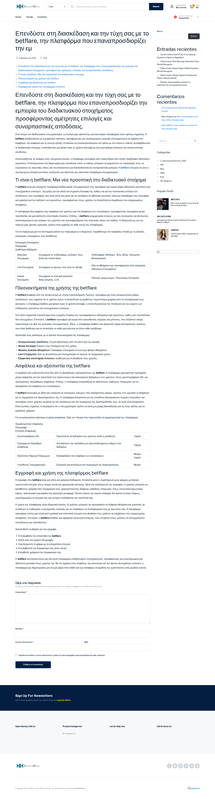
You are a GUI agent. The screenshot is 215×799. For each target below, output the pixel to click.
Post (45, 58)
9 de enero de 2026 (27, 58)
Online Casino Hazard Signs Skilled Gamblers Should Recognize (178, 69)
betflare (125, 168)
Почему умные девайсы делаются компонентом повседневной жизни (173, 83)
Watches (175, 200)
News (162, 173)
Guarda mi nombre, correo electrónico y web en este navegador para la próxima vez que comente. (62, 655)
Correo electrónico (24, 642)
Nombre (19, 629)
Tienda (29, 17)
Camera (175, 230)
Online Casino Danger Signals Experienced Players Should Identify (177, 76)
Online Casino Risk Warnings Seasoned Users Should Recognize (178, 63)
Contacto (42, 17)
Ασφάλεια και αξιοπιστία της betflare (37, 83)
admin (164, 125)
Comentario (21, 592)
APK (162, 165)
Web (86, 642)
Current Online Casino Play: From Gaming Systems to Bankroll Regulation (176, 56)
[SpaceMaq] (27, 7)
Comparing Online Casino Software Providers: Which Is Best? (177, 221)
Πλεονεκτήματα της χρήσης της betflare (38, 78)
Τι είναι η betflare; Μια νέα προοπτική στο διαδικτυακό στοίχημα (51, 74)
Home (18, 17)
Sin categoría (166, 181)
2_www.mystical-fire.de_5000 (173, 161)
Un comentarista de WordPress (175, 108)
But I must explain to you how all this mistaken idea (184, 204)
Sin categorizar (69, 734)
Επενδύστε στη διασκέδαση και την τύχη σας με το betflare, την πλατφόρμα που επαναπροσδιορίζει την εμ (82, 41)
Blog (162, 169)
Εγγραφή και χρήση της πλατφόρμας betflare (41, 87)
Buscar (156, 7)
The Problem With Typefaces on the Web (184, 235)
